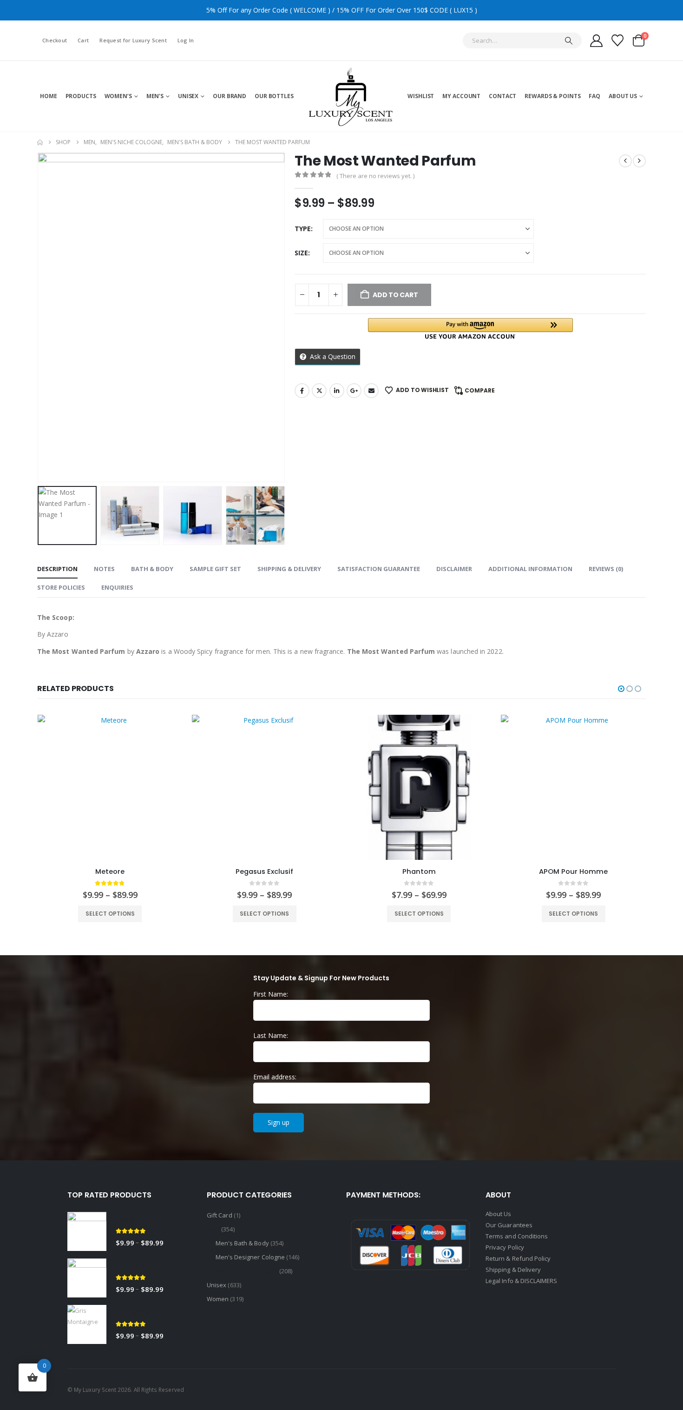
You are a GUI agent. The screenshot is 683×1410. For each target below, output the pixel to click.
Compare (480, 390)
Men (213, 1229)
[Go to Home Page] (40, 142)
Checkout (54, 40)
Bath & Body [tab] (152, 569)
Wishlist (420, 96)
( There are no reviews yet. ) (375, 176)
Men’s (155, 96)
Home (48, 96)
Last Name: (270, 1035)
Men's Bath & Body (242, 1243)
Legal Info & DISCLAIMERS (522, 1281)
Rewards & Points (552, 96)
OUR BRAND (229, 96)
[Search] (569, 40)
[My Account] (596, 40)
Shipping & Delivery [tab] (289, 569)
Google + (354, 390)
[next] (639, 160)
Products (81, 96)
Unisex (188, 96)
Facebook (302, 390)
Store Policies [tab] (61, 587)
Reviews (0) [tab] (606, 569)
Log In (185, 40)
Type (303, 228)
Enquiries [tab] (117, 587)
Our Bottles (274, 96)
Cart (83, 40)
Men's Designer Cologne (250, 1257)
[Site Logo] (351, 96)
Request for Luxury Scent (133, 40)
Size (301, 252)
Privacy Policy (505, 1247)
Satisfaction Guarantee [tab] (378, 569)
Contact (502, 96)
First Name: (270, 994)
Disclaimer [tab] (454, 569)
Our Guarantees (509, 1225)
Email (371, 390)
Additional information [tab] (530, 569)
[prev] (625, 160)
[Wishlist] (618, 40)
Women (218, 1299)
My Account (461, 96)
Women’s (118, 96)
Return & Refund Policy (518, 1258)
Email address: (274, 1076)
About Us (623, 96)
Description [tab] (57, 569)
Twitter (319, 390)
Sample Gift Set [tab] (215, 569)
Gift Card (219, 1215)
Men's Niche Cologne (247, 1271)
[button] (39, 317)
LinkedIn (336, 390)
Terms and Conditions (517, 1236)
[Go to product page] (110, 787)
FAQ (594, 96)
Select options (110, 914)
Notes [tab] (104, 569)
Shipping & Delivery (514, 1269)
